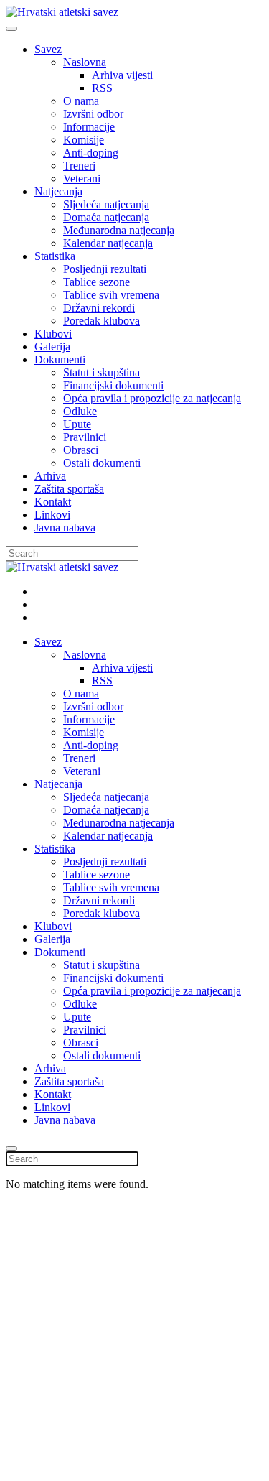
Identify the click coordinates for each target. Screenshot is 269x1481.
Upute (77, 424)
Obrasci (80, 450)
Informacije (89, 127)
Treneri (79, 165)
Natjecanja (58, 191)
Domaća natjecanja (106, 217)
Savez (48, 49)
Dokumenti (59, 359)
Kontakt (52, 502)
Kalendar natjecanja (108, 243)
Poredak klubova (101, 321)
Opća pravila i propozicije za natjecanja (152, 398)
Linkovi (52, 515)
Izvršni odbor (93, 114)
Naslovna (84, 62)
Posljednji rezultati (104, 269)
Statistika (54, 256)
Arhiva (50, 476)
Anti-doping (90, 153)
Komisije (83, 140)
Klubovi (53, 334)
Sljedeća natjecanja (106, 204)
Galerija (52, 346)
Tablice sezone (96, 282)
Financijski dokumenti (113, 385)
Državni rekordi (99, 308)
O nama (81, 101)
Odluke (80, 411)
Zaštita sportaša (69, 489)
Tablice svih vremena (111, 295)
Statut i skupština (101, 372)
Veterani (81, 178)
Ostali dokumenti (102, 463)
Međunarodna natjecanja (118, 230)
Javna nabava (64, 527)
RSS (102, 88)
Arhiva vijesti (122, 75)
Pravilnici (84, 437)
